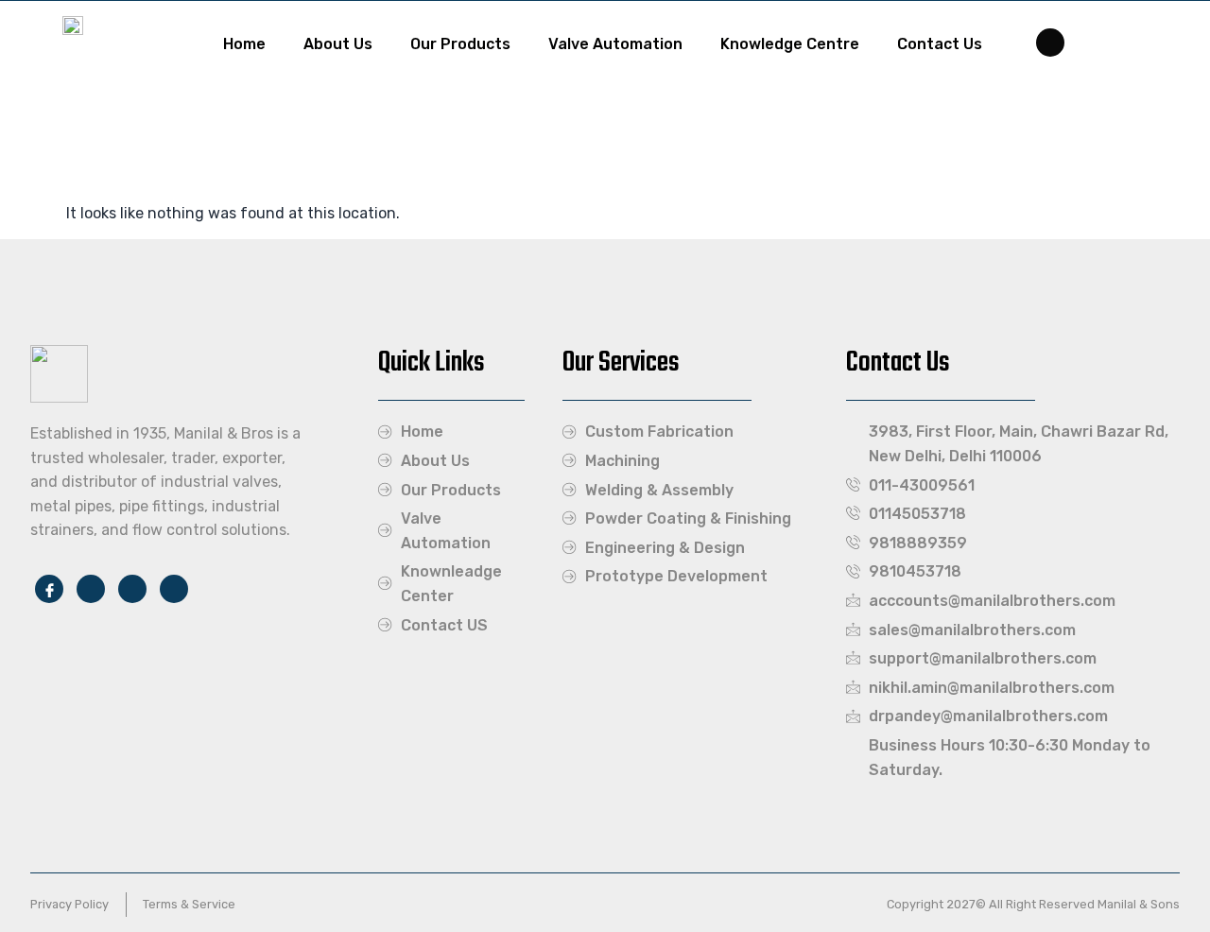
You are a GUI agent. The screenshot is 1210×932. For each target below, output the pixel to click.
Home (244, 44)
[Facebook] (1050, 42)
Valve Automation (615, 44)
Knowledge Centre (789, 44)
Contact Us (939, 44)
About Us (337, 44)
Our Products (460, 44)
